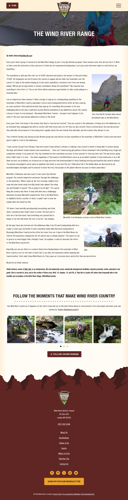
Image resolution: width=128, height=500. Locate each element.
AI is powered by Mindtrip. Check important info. (79, 494)
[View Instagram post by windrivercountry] (32, 341)
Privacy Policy (57, 494)
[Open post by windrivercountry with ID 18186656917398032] (21, 329)
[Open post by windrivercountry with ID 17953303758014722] (107, 329)
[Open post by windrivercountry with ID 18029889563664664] (78, 329)
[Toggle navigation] (119, 6)
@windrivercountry (71, 310)
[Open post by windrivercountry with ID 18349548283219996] (49, 329)
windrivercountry (20, 318)
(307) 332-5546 (64, 424)
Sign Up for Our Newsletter (64, 481)
